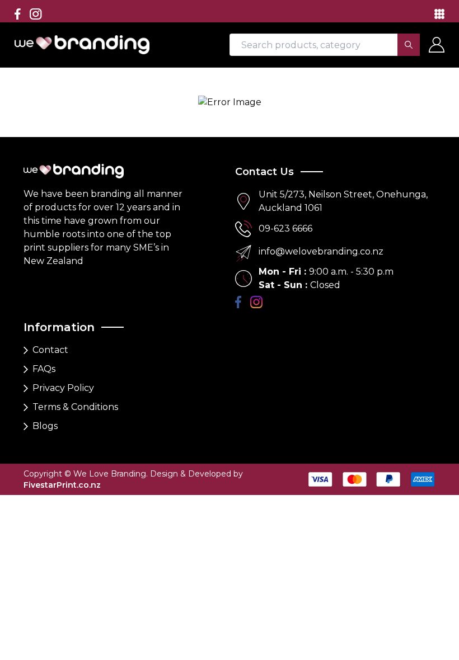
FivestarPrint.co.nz (62, 485)
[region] (229, 247)
